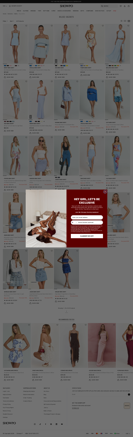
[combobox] (74, 222)
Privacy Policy (84, 231)
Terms (89, 231)
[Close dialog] (105, 191)
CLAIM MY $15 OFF (87, 236)
